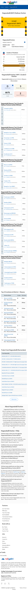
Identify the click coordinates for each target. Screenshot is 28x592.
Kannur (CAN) (7, 143)
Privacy (14, 589)
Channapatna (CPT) (9, 207)
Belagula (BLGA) (8, 261)
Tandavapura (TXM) (9, 283)
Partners (4, 543)
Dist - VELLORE (7, 110)
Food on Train (5, 531)
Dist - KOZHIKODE (7, 155)
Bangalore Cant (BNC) (9, 186)
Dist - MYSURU (7, 166)
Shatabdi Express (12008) (7, 392)
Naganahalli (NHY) (8, 312)
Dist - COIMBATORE (8, 150)
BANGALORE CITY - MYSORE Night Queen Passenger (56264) (15, 364)
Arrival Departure (6, 518)
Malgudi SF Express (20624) (7, 389)
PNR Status (4, 510)
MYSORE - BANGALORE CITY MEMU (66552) (11, 359)
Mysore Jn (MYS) (8, 164)
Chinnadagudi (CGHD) (9, 340)
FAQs (3, 541)
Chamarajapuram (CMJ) (10, 267)
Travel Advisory (5, 520)
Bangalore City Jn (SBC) (10, 132)
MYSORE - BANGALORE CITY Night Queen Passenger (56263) (15, 361)
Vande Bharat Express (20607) (8, 381)
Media (3, 549)
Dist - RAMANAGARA (8, 209)
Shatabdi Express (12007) (7, 378)
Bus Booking (11, 4)
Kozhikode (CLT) (8, 154)
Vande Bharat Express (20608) (8, 375)
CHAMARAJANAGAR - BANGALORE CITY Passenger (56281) (14, 367)
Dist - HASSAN (7, 177)
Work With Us (5, 547)
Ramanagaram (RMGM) (10, 213)
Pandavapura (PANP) (9, 197)
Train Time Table (6, 512)
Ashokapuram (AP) (8, 234)
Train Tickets (11, 2)
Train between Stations (7, 516)
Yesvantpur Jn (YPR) (9, 138)
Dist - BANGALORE (8, 134)
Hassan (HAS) (7, 218)
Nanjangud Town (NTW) (10, 321)
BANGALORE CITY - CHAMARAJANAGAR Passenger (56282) (14, 370)
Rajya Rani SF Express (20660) (8, 373)
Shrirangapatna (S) (8, 229)
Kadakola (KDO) (8, 277)
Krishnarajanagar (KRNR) (10, 250)
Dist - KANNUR (7, 144)
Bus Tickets (4, 527)
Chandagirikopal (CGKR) (10, 272)
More (9, 9)
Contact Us (4, 539)
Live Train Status (5, 508)
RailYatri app (16, 472)
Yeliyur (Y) (6, 245)
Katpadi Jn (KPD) (8, 108)
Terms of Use (23, 587)
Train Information (12, 7)
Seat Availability (5, 514)
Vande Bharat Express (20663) (8, 387)
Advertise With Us (6, 545)
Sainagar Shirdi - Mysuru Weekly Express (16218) (12, 395)
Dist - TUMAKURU (7, 182)
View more (14, 399)
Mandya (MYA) (7, 170)
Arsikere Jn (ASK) (8, 175)
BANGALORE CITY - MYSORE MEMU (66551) (11, 356)
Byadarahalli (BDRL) (9, 240)
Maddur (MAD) (7, 202)
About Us (4, 537)
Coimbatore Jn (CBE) (9, 148)
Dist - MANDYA (7, 171)
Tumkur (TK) (7, 181)
